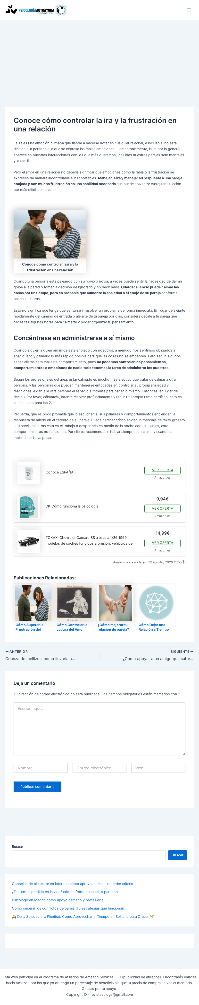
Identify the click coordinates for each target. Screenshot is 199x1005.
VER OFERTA (162, 470)
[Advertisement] (99, 57)
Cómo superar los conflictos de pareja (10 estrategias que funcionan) (68, 908)
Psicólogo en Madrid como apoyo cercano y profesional (58, 900)
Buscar (17, 846)
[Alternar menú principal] (189, 10)
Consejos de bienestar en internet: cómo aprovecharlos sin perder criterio (72, 884)
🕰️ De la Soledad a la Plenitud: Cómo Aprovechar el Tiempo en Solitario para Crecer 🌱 (83, 916)
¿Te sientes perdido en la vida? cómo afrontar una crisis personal (65, 892)
